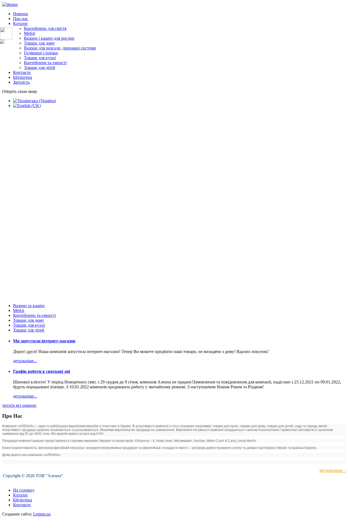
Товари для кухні (40, 57)
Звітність (21, 82)
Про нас (20, 18)
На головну (24, 490)
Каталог (20, 23)
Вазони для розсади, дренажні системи (60, 48)
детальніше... (332, 470)
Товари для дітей (39, 67)
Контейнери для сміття (45, 28)
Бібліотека (22, 77)
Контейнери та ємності (45, 62)
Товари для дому (39, 43)
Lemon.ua (42, 514)
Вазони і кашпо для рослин (49, 38)
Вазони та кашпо (29, 305)
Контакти (22, 72)
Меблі (29, 33)
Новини (20, 13)
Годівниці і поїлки (41, 53)
